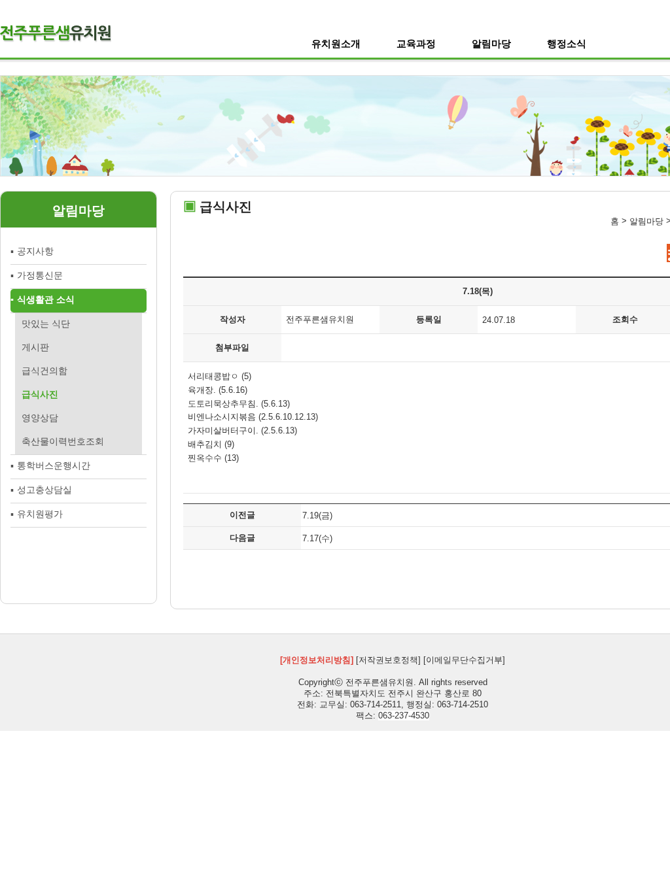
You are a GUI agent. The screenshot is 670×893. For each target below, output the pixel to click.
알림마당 (491, 43)
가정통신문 (40, 275)
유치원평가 (40, 514)
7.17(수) (317, 538)
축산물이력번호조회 (63, 441)
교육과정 (416, 43)
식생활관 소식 (46, 299)
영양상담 (40, 418)
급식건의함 (44, 370)
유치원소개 (336, 43)
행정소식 (566, 43)
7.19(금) (317, 515)
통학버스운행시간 (53, 465)
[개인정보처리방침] (316, 660)
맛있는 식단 (46, 323)
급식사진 (40, 394)
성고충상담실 (44, 489)
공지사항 (35, 251)
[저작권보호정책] (388, 660)
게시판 (35, 347)
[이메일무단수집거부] (464, 660)
